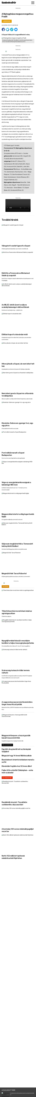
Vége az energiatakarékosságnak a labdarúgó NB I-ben (16, 484)
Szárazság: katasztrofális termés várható (16, 671)
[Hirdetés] (18, 51)
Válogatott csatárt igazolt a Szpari (16, 246)
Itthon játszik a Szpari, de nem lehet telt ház (18, 365)
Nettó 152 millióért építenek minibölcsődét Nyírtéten (13, 857)
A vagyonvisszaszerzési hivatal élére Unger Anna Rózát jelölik (17, 703)
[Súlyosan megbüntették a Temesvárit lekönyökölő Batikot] (18, 531)
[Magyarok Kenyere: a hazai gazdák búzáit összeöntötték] (18, 723)
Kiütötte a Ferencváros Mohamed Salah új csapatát (16, 274)
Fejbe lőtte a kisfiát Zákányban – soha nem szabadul (17, 771)
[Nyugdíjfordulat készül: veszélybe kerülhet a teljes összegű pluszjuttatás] (18, 628)
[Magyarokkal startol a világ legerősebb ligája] (18, 502)
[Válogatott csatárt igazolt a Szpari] (18, 233)
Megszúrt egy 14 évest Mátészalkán (17, 756)
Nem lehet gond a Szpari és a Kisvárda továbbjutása (17, 395)
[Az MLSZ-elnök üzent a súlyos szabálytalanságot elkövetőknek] (18, 292)
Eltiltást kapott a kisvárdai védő (15, 334)
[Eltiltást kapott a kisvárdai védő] (18, 322)
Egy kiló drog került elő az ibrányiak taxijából (16, 750)
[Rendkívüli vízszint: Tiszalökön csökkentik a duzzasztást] (18, 790)
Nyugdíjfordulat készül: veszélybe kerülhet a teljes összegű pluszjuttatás (18, 642)
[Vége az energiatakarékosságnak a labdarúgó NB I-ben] (18, 470)
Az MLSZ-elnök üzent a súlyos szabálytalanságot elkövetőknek (15, 306)
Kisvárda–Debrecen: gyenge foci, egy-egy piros (17, 424)
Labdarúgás (6, 21)
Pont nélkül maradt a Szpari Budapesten (13, 454)
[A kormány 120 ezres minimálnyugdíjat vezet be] (18, 817)
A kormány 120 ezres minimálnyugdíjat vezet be (18, 830)
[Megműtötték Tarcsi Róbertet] (18, 561)
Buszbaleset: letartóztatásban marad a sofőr (18, 761)
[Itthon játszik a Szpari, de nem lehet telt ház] (18, 351)
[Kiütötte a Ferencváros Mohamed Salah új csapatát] (18, 261)
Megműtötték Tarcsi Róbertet (14, 573)
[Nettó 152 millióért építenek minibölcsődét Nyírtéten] (18, 843)
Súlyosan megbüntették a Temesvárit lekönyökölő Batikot (17, 545)
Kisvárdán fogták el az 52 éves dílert (17, 766)
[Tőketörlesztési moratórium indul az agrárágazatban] (18, 599)
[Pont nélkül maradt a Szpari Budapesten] (18, 440)
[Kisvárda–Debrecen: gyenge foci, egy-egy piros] (18, 411)
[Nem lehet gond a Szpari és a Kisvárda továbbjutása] (18, 381)
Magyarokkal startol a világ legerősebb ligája (18, 515)
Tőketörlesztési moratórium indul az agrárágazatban (17, 612)
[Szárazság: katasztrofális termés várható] (18, 658)
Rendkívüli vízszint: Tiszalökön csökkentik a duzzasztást (14, 803)
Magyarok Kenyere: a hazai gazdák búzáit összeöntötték (16, 737)
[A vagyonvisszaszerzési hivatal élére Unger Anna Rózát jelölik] (18, 690)
